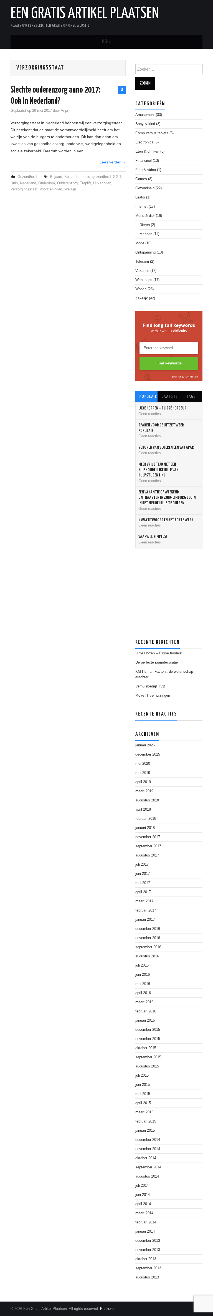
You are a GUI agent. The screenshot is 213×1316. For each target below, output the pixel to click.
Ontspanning (145, 252)
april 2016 (143, 993)
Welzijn (70, 189)
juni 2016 (142, 975)
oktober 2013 (145, 1259)
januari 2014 (145, 1231)
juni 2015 (142, 1085)
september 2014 (148, 1167)
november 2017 (147, 837)
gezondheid (101, 177)
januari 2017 (145, 920)
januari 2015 (145, 1131)
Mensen (146, 234)
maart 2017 (144, 901)
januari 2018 (145, 828)
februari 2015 (145, 1121)
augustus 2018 (147, 800)
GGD (117, 177)
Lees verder (113, 162)
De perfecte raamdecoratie (156, 662)
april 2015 (143, 1103)
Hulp (14, 183)
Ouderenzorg (67, 183)
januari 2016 (145, 1020)
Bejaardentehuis (77, 177)
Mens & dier (145, 216)
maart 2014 (144, 1213)
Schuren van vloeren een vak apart (167, 447)
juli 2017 (142, 864)
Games (141, 179)
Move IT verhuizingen (152, 695)
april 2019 (143, 782)
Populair (148, 396)
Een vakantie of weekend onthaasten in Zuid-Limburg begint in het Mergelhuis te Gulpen (168, 497)
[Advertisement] (174, 591)
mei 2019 (142, 773)
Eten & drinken (147, 151)
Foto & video (145, 170)
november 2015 (147, 1039)
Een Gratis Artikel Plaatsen (85, 13)
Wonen (140, 289)
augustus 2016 (147, 956)
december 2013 (147, 1241)
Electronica (144, 142)
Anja (64, 111)
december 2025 (147, 754)
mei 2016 (142, 984)
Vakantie (142, 271)
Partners (107, 1309)
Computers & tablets (151, 133)
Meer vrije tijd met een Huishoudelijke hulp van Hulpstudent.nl (158, 469)
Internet (141, 206)
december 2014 (147, 1140)
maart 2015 (144, 1112)
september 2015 (148, 1057)
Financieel (143, 161)
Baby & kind (145, 124)
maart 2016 (144, 1002)
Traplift (85, 183)
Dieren (145, 225)
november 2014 (147, 1149)
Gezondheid (27, 177)
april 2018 (143, 809)
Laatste (170, 396)
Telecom (142, 262)
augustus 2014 (147, 1176)
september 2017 (148, 846)
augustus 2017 (147, 855)
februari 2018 (145, 819)
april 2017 (143, 892)
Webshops (143, 280)
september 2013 (148, 1268)
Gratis (140, 197)
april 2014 (143, 1204)
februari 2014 (145, 1222)
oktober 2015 (145, 1048)
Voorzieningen (51, 189)
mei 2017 (142, 883)
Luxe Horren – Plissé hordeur (162, 408)
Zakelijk (141, 298)
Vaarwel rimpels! (152, 537)
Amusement (145, 115)
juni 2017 (142, 874)
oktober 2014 (145, 1158)
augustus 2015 (147, 1066)
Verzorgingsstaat (24, 189)
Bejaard (56, 177)
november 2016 (147, 938)
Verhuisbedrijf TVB (150, 686)
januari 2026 (145, 745)
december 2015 (147, 1030)
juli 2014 (142, 1186)
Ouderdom (46, 183)
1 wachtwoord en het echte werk (165, 520)
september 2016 (148, 947)
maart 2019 (144, 791)
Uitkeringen (102, 183)
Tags (191, 396)
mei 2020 (142, 764)
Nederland (28, 183)
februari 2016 (145, 1011)
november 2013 (147, 1250)
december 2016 (147, 929)
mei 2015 (142, 1094)
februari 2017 (145, 910)
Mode (139, 243)
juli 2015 (142, 1075)
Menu (106, 41)
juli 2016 (142, 965)
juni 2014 (142, 1195)
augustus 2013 (147, 1277)
